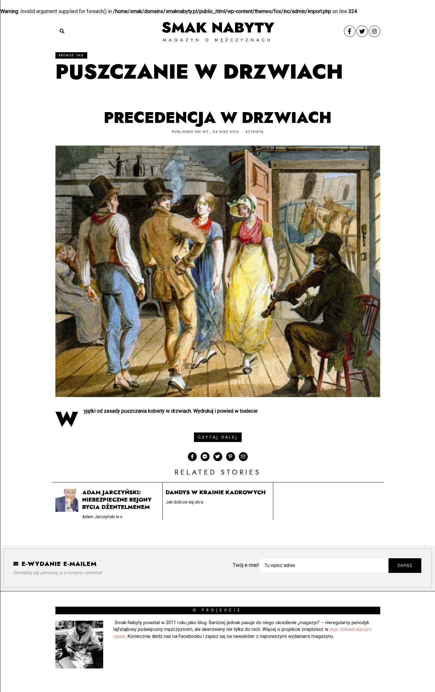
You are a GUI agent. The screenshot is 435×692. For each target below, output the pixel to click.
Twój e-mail (246, 565)
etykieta (255, 131)
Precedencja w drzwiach (218, 118)
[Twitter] (362, 31)
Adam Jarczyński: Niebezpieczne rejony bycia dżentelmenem (117, 499)
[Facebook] (349, 31)
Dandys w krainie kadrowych (216, 492)
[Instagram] (374, 31)
